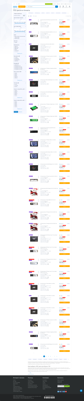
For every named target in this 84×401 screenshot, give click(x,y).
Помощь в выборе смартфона (33, 386)
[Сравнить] (38, 21)
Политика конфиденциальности (25, 398)
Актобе (65, 359)
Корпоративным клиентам (47, 387)
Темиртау (50, 359)
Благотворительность (46, 386)
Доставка (14, 381)
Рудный (60, 359)
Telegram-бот (59, 382)
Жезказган (55, 359)
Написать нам (59, 381)
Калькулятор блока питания (32, 387)
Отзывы (44, 382)
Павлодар (45, 359)
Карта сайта (32, 398)
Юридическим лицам (16, 390)
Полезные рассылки (16, 386)
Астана (30, 359)
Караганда (34, 359)
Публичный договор (16, 398)
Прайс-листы (45, 381)
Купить (64, 26)
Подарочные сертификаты (17, 387)
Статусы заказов (30, 381)
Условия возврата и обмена (17, 391)
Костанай (40, 359)
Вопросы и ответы (31, 382)
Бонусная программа (16, 382)
